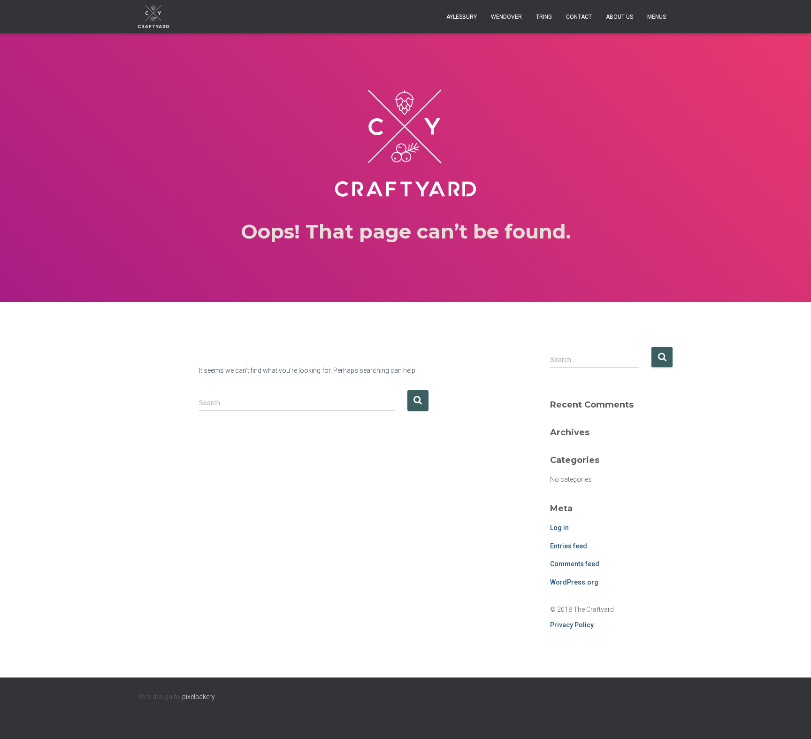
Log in (559, 527)
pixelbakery (198, 697)
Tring (544, 17)
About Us (619, 17)
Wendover (506, 17)
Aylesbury (461, 17)
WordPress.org (574, 582)
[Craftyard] (153, 17)
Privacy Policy (572, 625)
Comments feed (574, 564)
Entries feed (568, 546)
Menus (656, 17)
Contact (579, 17)
